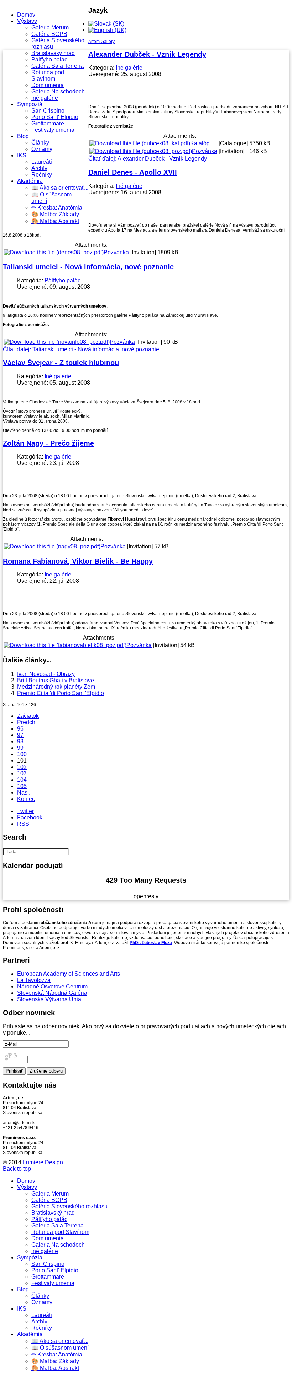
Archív (39, 168)
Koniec (26, 799)
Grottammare (47, 123)
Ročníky (41, 175)
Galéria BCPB (49, 34)
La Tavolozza (34, 980)
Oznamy (41, 149)
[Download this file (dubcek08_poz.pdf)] (140, 151)
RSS (23, 824)
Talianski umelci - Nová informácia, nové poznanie (88, 267)
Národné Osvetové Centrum (52, 986)
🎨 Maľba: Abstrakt (55, 221)
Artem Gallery (101, 41)
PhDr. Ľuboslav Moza (151, 942)
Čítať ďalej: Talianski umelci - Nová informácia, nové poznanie (81, 349)
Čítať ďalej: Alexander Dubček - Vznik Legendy (147, 159)
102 (22, 767)
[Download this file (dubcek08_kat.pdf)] (139, 143)
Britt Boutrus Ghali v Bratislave (55, 680)
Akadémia (30, 181)
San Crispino (47, 111)
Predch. (27, 722)
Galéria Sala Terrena (57, 66)
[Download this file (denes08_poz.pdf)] (54, 252)
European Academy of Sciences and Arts (68, 974)
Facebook (29, 817)
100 (22, 754)
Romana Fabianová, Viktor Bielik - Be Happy (78, 561)
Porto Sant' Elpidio (54, 117)
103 (22, 773)
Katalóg (200, 143)
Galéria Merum (50, 28)
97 (20, 735)
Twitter (25, 811)
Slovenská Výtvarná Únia (49, 999)
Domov (26, 15)
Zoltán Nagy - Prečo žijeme (48, 443)
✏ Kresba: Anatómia (56, 208)
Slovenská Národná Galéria (52, 993)
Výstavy (27, 21)
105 (22, 786)
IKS (21, 155)
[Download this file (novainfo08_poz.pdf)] (57, 342)
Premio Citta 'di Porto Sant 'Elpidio (60, 693)
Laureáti (41, 162)
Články (40, 143)
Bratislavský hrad (53, 53)
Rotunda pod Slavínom (47, 75)
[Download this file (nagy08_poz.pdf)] (52, 546)
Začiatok (28, 716)
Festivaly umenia (52, 130)
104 (22, 780)
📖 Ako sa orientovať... (59, 188)
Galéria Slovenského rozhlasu (69, 1206)
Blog (23, 136)
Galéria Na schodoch (58, 91)
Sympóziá (29, 104)
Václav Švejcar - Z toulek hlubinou (61, 363)
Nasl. (23, 793)
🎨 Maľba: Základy (55, 214)
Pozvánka (204, 151)
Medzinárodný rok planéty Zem (56, 687)
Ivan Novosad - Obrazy (46, 674)
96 (20, 729)
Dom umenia (47, 85)
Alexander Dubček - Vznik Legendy (147, 54)
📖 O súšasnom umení (60, 1348)
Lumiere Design (43, 1162)
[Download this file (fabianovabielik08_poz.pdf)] (65, 645)
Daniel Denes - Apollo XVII (132, 172)
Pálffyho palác (49, 59)
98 (20, 741)
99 (20, 748)
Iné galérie (44, 98)
